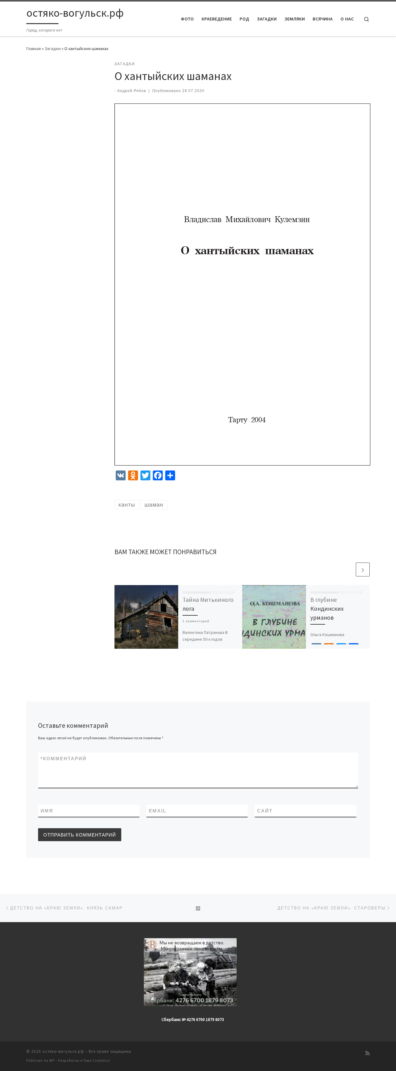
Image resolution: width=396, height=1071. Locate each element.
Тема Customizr (96, 1060)
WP (51, 1060)
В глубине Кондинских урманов (327, 608)
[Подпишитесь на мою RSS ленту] (367, 1053)
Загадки (53, 48)
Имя (47, 810)
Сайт (265, 810)
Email (157, 810)
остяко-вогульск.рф (63, 1051)
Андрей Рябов (131, 91)
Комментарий (64, 758)
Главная (33, 48)
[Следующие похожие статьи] (363, 569)
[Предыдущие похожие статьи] (348, 569)
